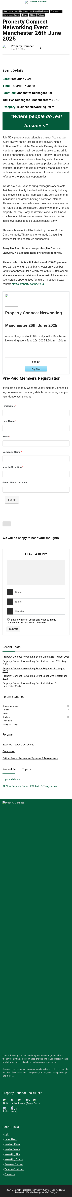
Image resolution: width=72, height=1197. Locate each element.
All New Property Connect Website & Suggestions (30, 786)
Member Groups (12, 1149)
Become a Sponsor (14, 1164)
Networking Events (14, 1159)
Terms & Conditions (14, 1169)
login (7, 1134)
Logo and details (11, 779)
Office (32, 15)
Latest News (11, 1139)
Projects (41, 15)
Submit (12, 499)
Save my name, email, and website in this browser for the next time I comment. (31, 621)
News (24, 15)
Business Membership (13, 11)
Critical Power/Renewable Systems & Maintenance (30, 758)
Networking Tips (12, 1154)
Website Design (33, 1192)
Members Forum (12, 1144)
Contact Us (10, 1174)
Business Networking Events (36, 11)
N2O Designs (51, 1192)
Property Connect (22, 46)
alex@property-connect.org (28, 284)
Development (56, 11)
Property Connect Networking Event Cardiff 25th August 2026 (36, 656)
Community (9, 751)
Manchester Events (11, 15)
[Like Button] (7, 523)
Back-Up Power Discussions (18, 744)
